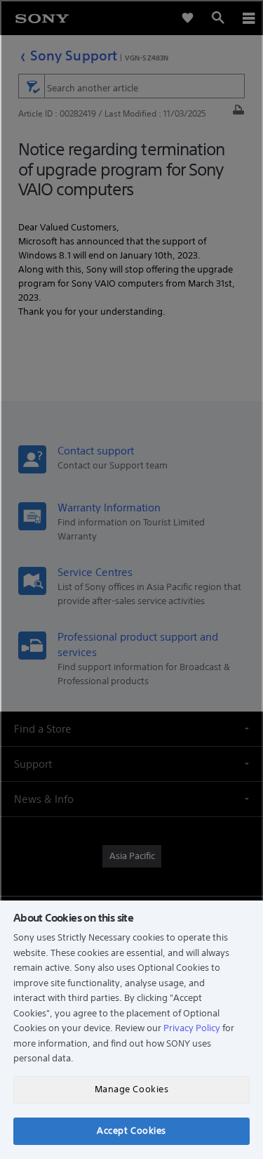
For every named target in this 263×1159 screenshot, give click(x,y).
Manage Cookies (131, 1089)
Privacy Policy (191, 1028)
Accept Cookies (131, 1131)
